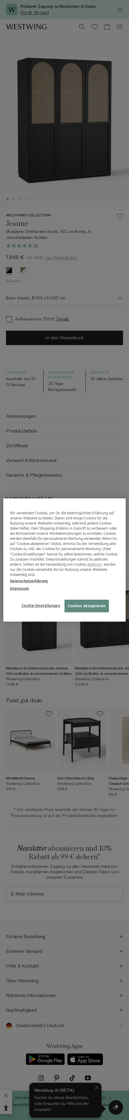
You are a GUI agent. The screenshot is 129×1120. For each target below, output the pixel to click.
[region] (64, 560)
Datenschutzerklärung (29, 581)
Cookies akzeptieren (87, 606)
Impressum (19, 588)
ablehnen (94, 564)
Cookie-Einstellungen (41, 605)
